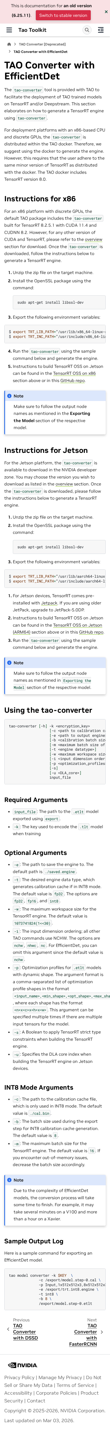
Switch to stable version (63, 15)
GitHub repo (72, 380)
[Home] (9, 44)
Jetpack (49, 602)
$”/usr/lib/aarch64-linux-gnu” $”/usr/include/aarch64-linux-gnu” (57, 579)
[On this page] (101, 29)
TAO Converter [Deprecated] (42, 44)
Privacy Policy (19, 1377)
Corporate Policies (56, 1393)
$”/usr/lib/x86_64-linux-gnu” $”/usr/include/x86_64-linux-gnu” (57, 334)
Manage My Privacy (60, 1377)
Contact (36, 1401)
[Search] (87, 29)
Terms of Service (75, 1385)
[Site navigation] (9, 29)
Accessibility (18, 1393)
